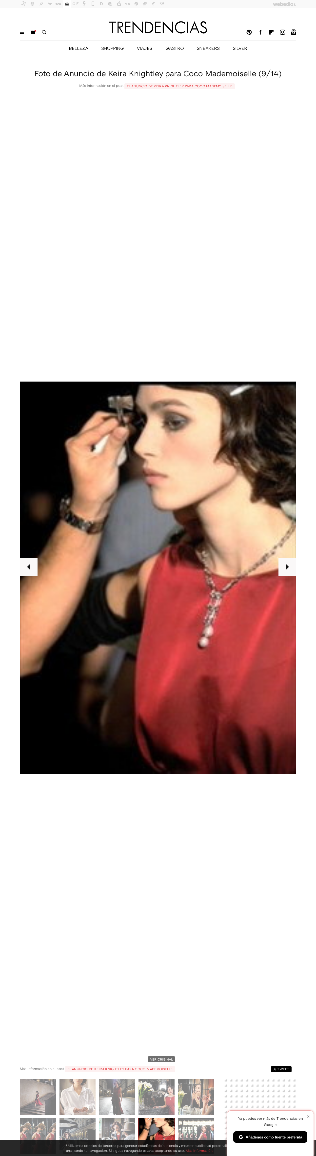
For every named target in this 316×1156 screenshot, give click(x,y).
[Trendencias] (158, 27)
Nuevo (33, 32)
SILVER (240, 48)
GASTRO (174, 48)
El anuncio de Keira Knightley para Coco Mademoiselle (179, 86)
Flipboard (271, 32)
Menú (22, 32)
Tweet (283, 1069)
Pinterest (249, 32)
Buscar (44, 32)
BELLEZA (78, 48)
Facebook (260, 32)
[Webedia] (284, 4)
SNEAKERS (208, 48)
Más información (199, 1150)
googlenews (293, 32)
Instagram (282, 32)
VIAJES (144, 48)
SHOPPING (112, 48)
